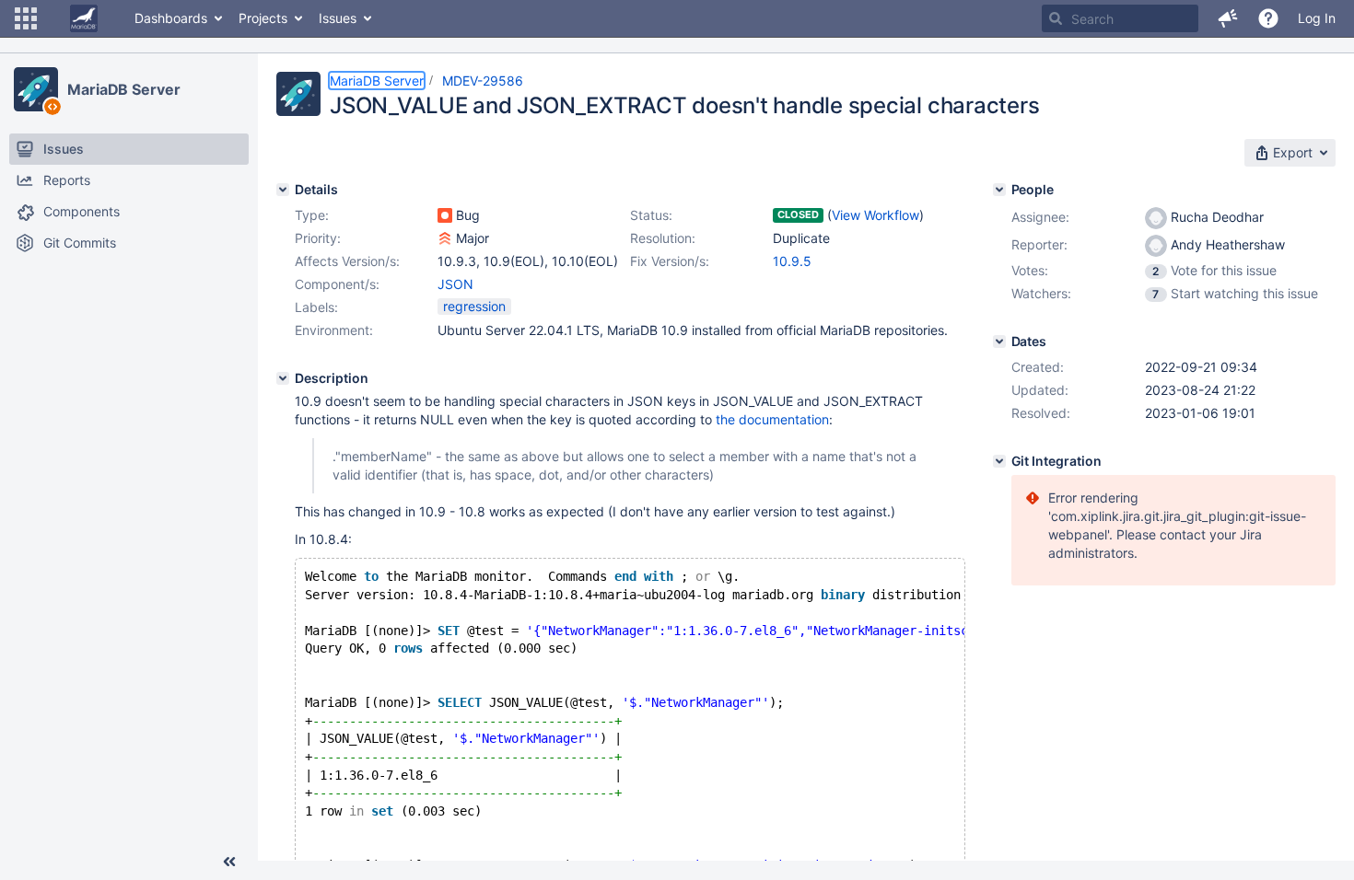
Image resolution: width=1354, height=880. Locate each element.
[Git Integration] (999, 461)
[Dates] (999, 341)
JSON (455, 284)
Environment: (334, 330)
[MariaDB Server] (36, 89)
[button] (25, 18)
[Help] (1268, 18)
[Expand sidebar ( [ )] (229, 861)
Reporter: (1039, 244)
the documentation (772, 419)
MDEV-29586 (482, 80)
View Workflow (875, 215)
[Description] (282, 378)
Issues (337, 18)
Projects (263, 18)
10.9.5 (792, 261)
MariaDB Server (124, 89)
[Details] (282, 189)
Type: (312, 215)
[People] (999, 189)
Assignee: (1040, 217)
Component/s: (337, 284)
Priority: (318, 238)
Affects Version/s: (347, 261)
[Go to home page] (84, 18)
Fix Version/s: (669, 261)
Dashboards (170, 18)
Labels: (316, 307)
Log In (1317, 18)
